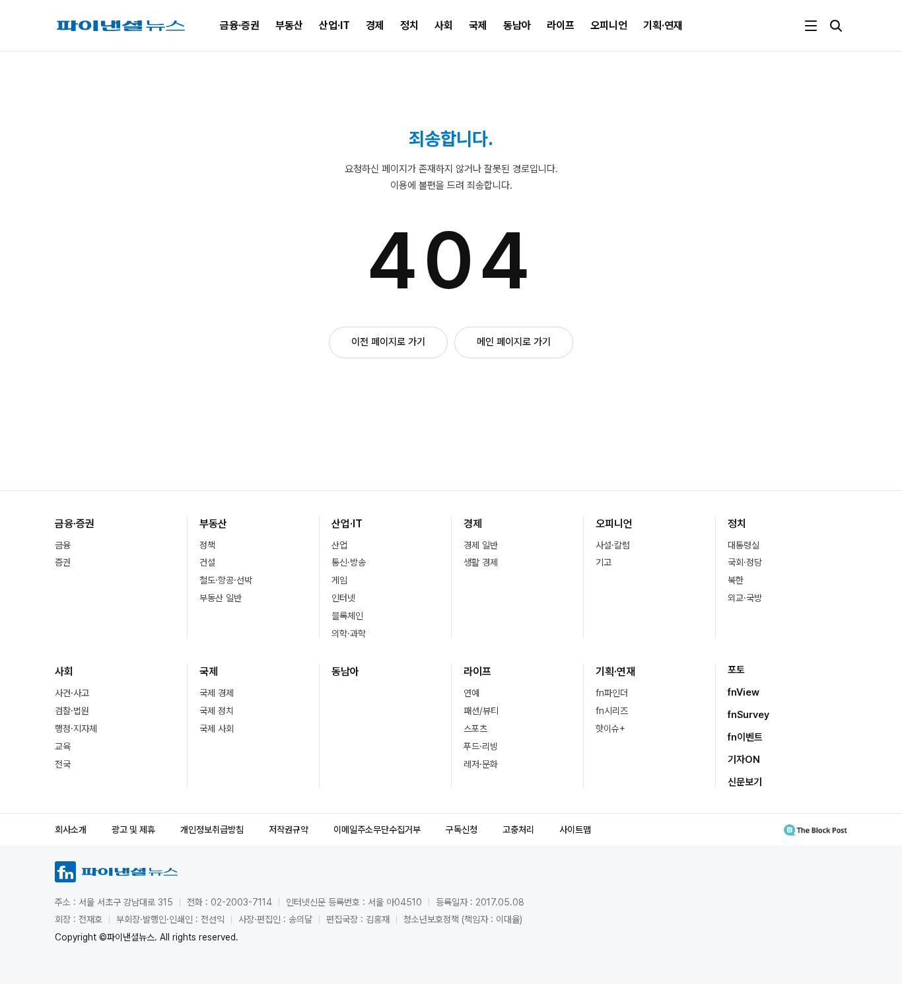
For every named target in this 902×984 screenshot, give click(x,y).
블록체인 (347, 615)
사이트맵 (575, 829)
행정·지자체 (76, 728)
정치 (409, 25)
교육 (63, 746)
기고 (603, 562)
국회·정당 (745, 562)
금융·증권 (240, 25)
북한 (736, 580)
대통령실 (743, 545)
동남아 (517, 25)
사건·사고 (72, 693)
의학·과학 (348, 633)
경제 (375, 25)
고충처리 (518, 829)
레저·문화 (481, 764)
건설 (207, 562)
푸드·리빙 (481, 746)
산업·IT (334, 25)
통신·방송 (348, 562)
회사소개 (71, 829)
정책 (207, 545)
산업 (339, 545)
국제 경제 (216, 693)
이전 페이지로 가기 (388, 342)
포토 (736, 670)
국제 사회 (216, 728)
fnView (743, 692)
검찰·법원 (72, 710)
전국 (63, 764)
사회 (443, 25)
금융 (63, 545)
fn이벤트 (745, 737)
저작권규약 (288, 829)
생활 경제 (481, 562)
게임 (339, 580)
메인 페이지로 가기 (514, 342)
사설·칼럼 (613, 545)
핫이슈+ (610, 728)
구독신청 (461, 829)
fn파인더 (612, 693)
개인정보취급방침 (212, 829)
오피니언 (608, 25)
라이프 (560, 25)
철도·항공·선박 (225, 580)
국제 (478, 25)
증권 (63, 562)
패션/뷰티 (481, 710)
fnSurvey (748, 715)
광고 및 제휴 (133, 829)
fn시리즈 (612, 710)
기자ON (744, 760)
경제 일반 (481, 545)
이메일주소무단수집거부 (377, 829)
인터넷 (343, 598)
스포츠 (475, 728)
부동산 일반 (220, 598)
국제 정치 (216, 710)
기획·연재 (663, 25)
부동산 (289, 25)
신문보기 (745, 782)
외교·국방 (745, 598)
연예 (471, 693)
